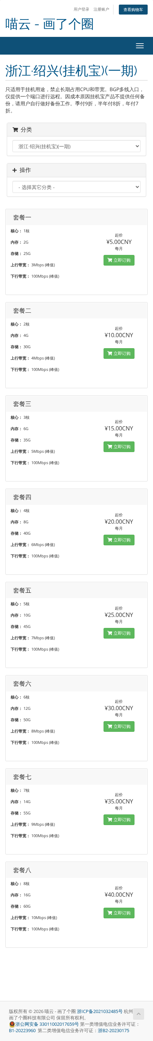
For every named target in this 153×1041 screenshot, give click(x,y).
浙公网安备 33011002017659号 (47, 1024)
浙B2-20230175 (113, 1031)
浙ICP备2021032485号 (100, 1011)
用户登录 (81, 9)
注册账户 (101, 9)
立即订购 (121, 260)
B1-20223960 (23, 1031)
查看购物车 (133, 9)
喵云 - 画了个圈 (49, 24)
